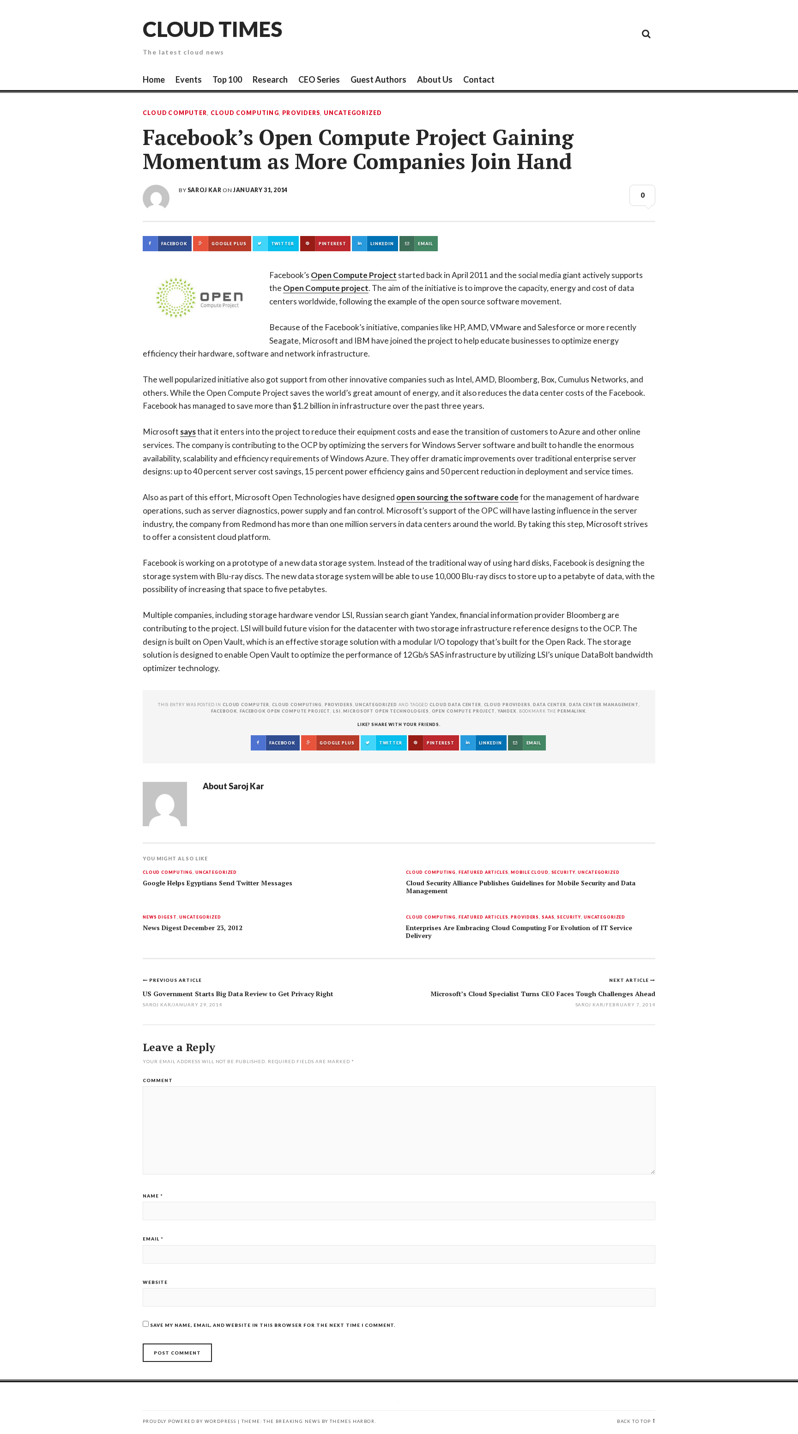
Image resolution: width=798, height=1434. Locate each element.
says (188, 431)
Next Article (629, 980)
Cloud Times (212, 29)
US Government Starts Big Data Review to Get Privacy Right (238, 993)
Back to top (634, 1421)
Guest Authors (378, 79)
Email (153, 1238)
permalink (571, 711)
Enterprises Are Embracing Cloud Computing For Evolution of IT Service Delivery (519, 932)
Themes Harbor (352, 1421)
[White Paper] (625, 33)
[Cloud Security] (604, 33)
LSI (337, 711)
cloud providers (507, 704)
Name (153, 1195)
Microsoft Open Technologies (386, 711)
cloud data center (455, 704)
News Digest (160, 917)
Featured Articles (483, 873)
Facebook (224, 711)
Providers (301, 113)
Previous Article (175, 980)
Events (188, 79)
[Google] (563, 33)
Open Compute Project (354, 275)
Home (154, 79)
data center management (604, 704)
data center (549, 704)
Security (563, 873)
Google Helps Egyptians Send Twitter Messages (217, 883)
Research (270, 79)
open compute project (463, 711)
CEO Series (319, 79)
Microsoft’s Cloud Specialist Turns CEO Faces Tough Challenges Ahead (542, 993)
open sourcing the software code (457, 497)
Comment (158, 1080)
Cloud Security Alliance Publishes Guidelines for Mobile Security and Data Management (520, 887)
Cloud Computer (175, 113)
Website (155, 1282)
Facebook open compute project (285, 711)
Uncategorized (353, 113)
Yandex (507, 711)
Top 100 (227, 79)
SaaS (548, 917)
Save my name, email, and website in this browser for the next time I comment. (272, 1325)
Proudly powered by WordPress (189, 1421)
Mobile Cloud (529, 873)
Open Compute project (326, 288)
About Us (435, 79)
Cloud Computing (245, 113)
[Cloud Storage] (542, 33)
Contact (479, 79)
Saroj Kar (204, 190)
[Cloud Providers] (583, 33)
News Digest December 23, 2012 (192, 928)
